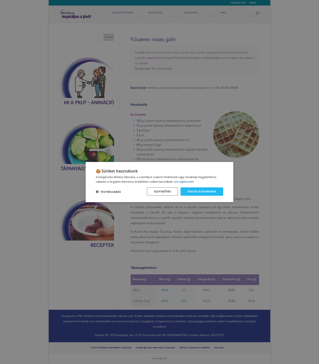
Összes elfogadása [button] (202, 191)
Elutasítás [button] (162, 191)
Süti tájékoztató (184, 181)
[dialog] (159, 182)
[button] (108, 191)
